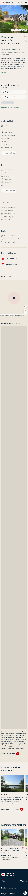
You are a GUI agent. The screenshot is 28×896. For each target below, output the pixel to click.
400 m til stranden (9, 207)
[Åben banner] (25, 893)
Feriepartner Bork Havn (8, 753)
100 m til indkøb (8, 210)
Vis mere (3, 72)
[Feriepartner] (7, 2)
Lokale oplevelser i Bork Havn (10, 809)
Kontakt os (16, 107)
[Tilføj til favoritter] (25, 37)
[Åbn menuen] (25, 2)
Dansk (5, 881)
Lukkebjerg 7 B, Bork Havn (12, 49)
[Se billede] (14, 19)
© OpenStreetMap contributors (17, 315)
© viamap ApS (8, 315)
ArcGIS (2, 315)
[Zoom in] (25, 310)
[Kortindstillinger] (25, 306)
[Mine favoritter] (22, 2)
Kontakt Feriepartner (9, 888)
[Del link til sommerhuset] (25, 40)
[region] (14, 298)
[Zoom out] (25, 313)
